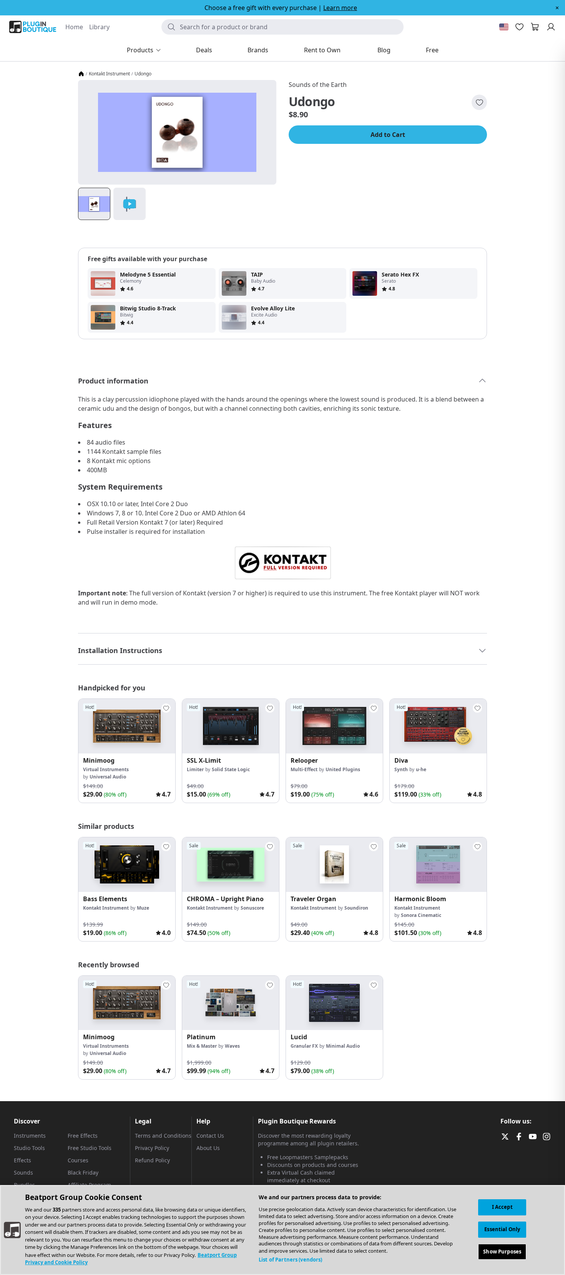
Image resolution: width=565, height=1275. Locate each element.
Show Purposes (502, 1251)
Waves (232, 1046)
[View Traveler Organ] (334, 864)
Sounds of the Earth (318, 84)
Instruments (30, 1135)
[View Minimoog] (126, 726)
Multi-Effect (304, 769)
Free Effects (83, 1135)
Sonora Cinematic (421, 915)
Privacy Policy (152, 1148)
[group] (127, 750)
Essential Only (502, 1229)
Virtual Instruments (106, 769)
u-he (421, 769)
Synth (401, 769)
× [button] (557, 7)
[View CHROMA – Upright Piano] (230, 864)
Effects (22, 1160)
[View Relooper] (334, 726)
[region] (282, 1230)
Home (74, 27)
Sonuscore (252, 908)
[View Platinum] (230, 1003)
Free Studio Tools (89, 1148)
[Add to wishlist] (479, 102)
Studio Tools (29, 1148)
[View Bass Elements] (126, 864)
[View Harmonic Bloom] (438, 864)
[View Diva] (438, 726)
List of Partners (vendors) (290, 1259)
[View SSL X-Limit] (230, 726)
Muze (143, 908)
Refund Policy (152, 1160)
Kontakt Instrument (109, 74)
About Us (208, 1148)
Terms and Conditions (163, 1135)
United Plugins (343, 769)
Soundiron (356, 908)
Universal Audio (108, 776)
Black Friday (83, 1172)
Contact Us (210, 1135)
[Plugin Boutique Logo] (32, 27)
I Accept (502, 1206)
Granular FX (304, 1046)
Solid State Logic (231, 769)
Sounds (23, 1172)
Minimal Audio (343, 1046)
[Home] (81, 74)
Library (99, 27)
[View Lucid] (334, 1003)
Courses (78, 1160)
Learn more (340, 7)
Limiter (195, 769)
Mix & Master (202, 1046)
